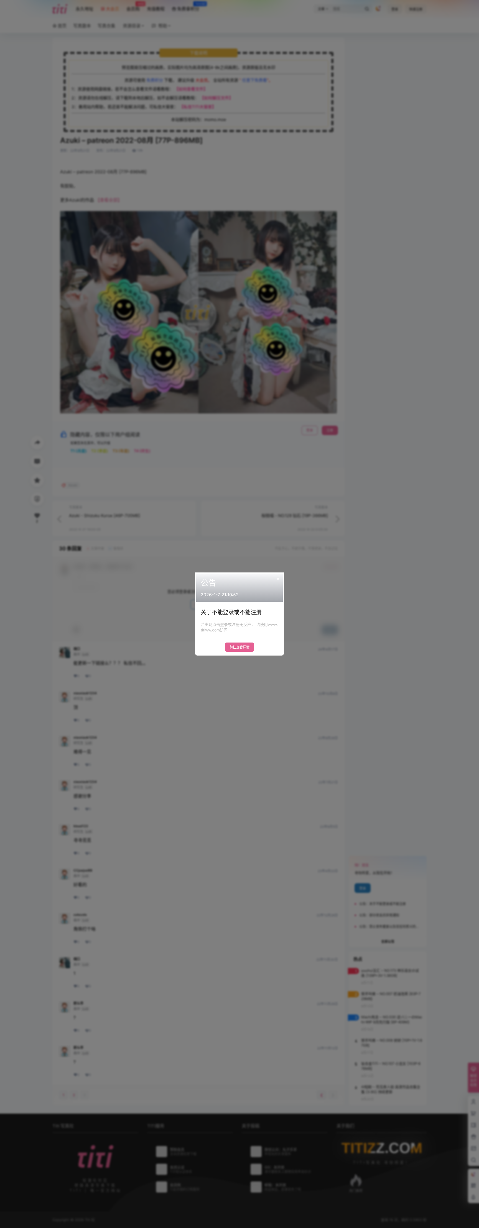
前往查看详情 (239, 647)
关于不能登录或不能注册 (231, 612)
